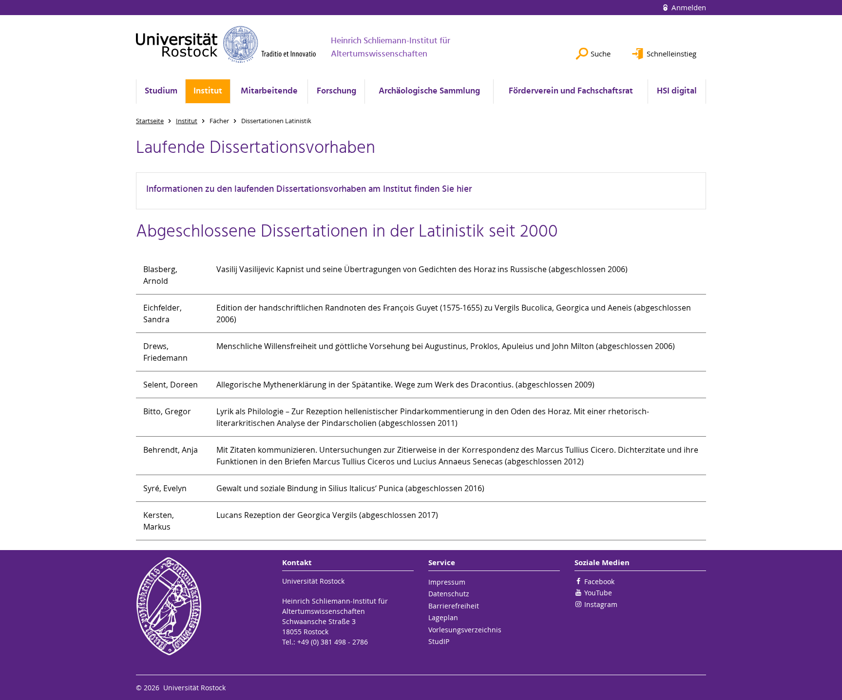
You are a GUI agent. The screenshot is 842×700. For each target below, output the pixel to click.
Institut (207, 91)
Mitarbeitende (269, 91)
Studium (161, 91)
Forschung (336, 91)
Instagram (600, 604)
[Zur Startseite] (226, 44)
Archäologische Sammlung (429, 91)
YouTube (598, 592)
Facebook (599, 581)
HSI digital (677, 91)
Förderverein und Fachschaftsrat (571, 91)
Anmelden (688, 7)
